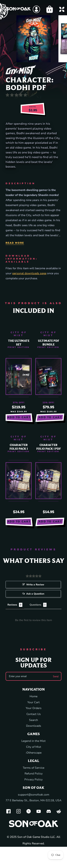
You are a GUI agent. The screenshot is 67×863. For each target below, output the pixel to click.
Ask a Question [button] (35, 593)
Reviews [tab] (12, 604)
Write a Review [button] (35, 584)
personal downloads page (29, 273)
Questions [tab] (35, 604)
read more (15, 243)
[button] (32, 58)
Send (55, 676)
